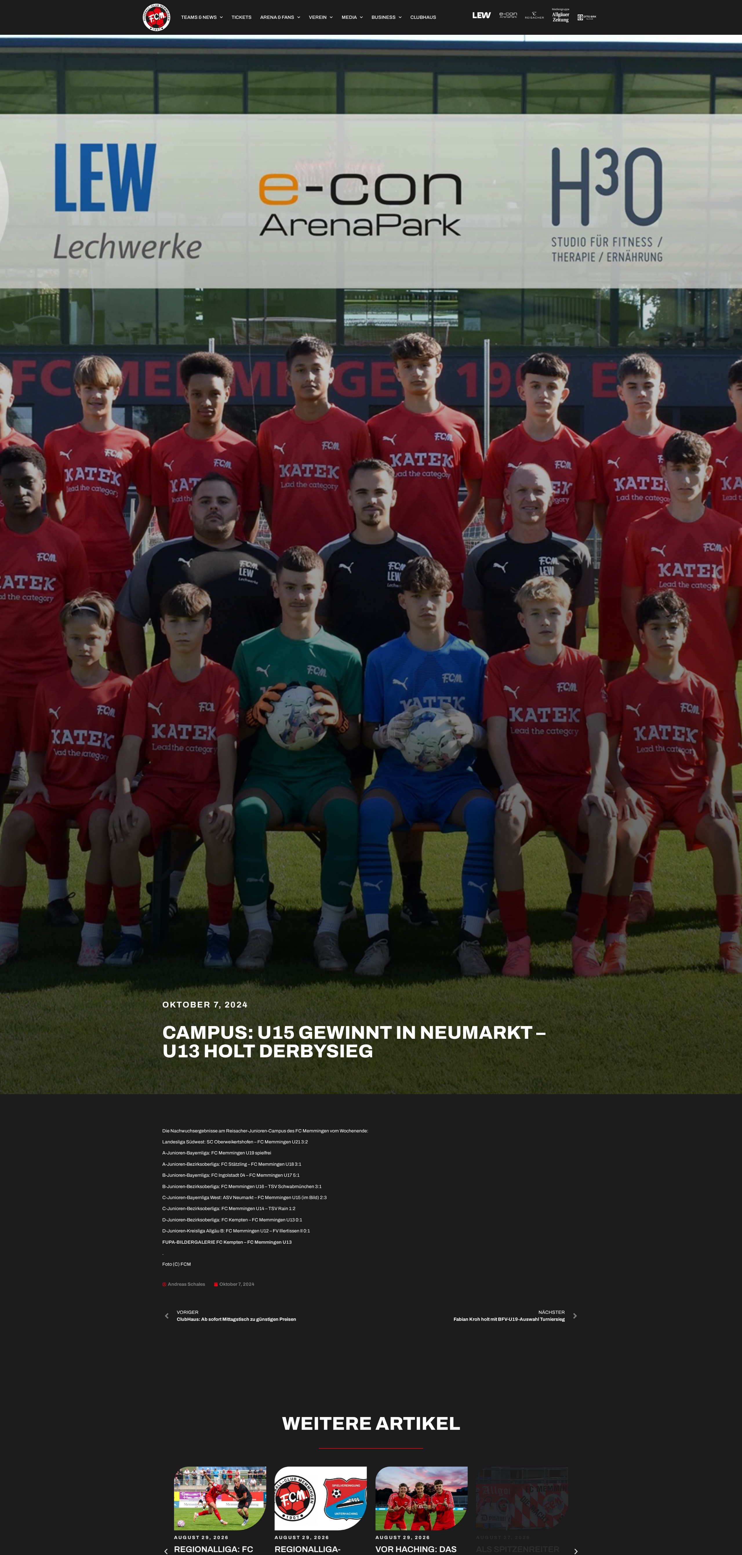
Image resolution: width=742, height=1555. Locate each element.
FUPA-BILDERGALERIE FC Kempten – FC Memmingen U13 (227, 1242)
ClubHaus (423, 17)
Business (384, 17)
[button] (166, 1551)
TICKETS (242, 17)
